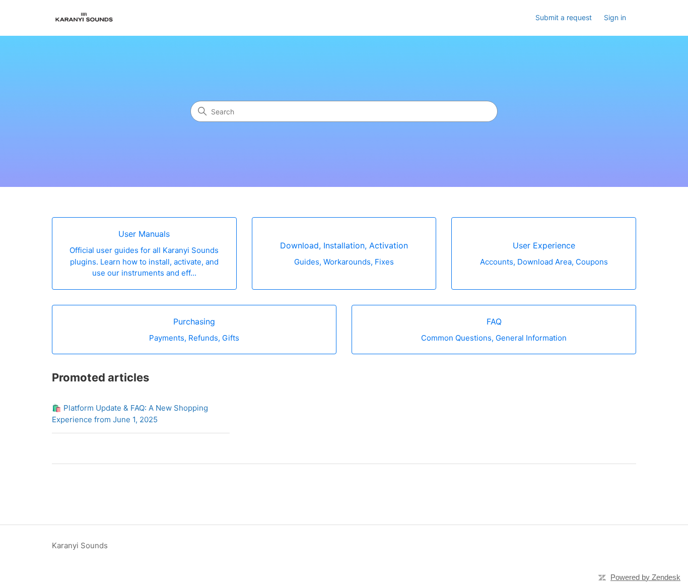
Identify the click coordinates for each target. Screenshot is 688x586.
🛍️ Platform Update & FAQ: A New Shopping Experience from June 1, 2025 (130, 413)
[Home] (84, 18)
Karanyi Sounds (80, 545)
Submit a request (563, 17)
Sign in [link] (615, 17)
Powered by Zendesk (645, 577)
